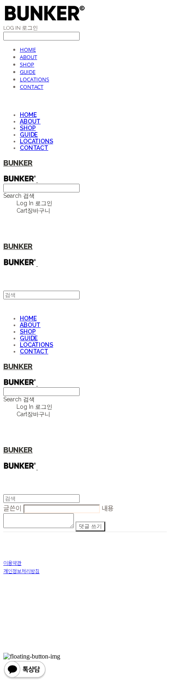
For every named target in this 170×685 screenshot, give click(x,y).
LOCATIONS (34, 79)
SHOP (27, 64)
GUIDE (27, 72)
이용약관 (12, 562)
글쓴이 (12, 508)
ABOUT (28, 57)
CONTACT (31, 86)
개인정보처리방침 (21, 570)
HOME (28, 49)
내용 (108, 508)
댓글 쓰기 (90, 526)
